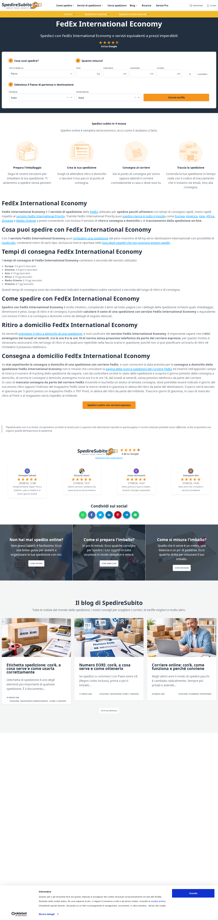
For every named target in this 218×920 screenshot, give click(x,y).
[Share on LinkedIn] (109, 514)
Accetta (193, 893)
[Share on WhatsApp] (82, 514)
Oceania (7, 221)
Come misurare (182, 568)
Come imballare (109, 563)
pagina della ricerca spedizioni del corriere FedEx (139, 369)
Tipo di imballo (16, 68)
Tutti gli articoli (109, 711)
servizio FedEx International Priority (40, 216)
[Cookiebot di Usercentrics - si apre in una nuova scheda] (19, 914)
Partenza (13, 92)
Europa (180, 216)
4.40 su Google (130, 453)
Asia (202, 216)
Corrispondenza (40, 701)
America (192, 216)
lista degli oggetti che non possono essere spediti (136, 243)
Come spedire (64, 5)
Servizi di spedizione (89, 5)
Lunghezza (108, 68)
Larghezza (135, 68)
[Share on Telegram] (126, 514)
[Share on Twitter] (100, 514)
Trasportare (26, 701)
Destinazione (82, 92)
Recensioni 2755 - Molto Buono (109, 458)
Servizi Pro (162, 5)
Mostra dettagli (47, 914)
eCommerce (194, 694)
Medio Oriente (26, 221)
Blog (132, 5)
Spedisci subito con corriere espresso (109, 405)
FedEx (94, 212)
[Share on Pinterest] (117, 514)
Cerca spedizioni (117, 5)
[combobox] (41, 97)
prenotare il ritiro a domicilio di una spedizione (50, 334)
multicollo (8, 243)
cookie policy (158, 901)
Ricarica (146, 5)
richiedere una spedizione (90, 238)
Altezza (160, 68)
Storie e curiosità (57, 701)
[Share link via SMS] (135, 514)
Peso (78, 68)
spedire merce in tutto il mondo (144, 216)
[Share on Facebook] (91, 514)
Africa (210, 216)
